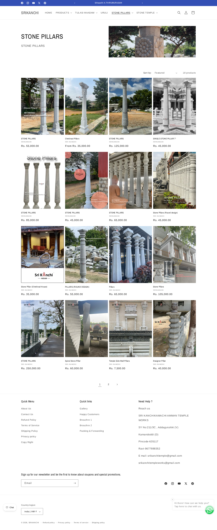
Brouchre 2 (86, 425)
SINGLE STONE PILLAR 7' (164, 138)
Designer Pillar (159, 361)
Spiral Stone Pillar (73, 361)
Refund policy (49, 522)
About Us (26, 408)
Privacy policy (28, 436)
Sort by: (147, 73)
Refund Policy (28, 420)
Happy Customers (89, 414)
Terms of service (81, 522)
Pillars (111, 287)
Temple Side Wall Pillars (119, 361)
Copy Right (27, 442)
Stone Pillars (158, 287)
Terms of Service (30, 425)
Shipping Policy (29, 431)
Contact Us (27, 414)
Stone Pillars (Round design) (165, 212)
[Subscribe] (74, 483)
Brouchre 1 (86, 420)
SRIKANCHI (34, 523)
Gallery (84, 408)
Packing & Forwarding (92, 431)
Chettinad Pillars (72, 138)
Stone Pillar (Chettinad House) (34, 287)
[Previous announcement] (74, 3)
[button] (63, 12)
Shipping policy (98, 522)
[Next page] (117, 384)
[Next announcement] (142, 3)
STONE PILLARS (28, 138)
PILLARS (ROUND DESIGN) (77, 287)
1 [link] (100, 384)
